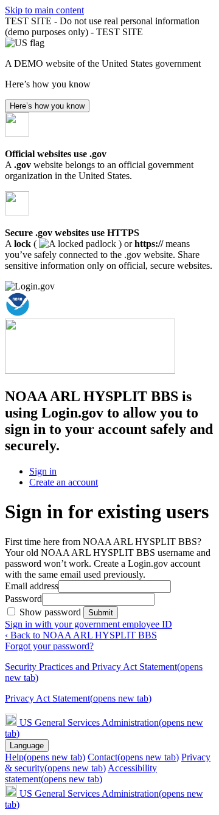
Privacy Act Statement (78, 698)
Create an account (63, 482)
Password (23, 598)
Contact (133, 757)
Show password (51, 612)
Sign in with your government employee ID (88, 624)
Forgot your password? (49, 646)
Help (45, 757)
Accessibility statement (81, 773)
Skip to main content (44, 10)
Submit (100, 612)
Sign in (43, 471)
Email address (31, 586)
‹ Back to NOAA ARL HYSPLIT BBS (81, 635)
